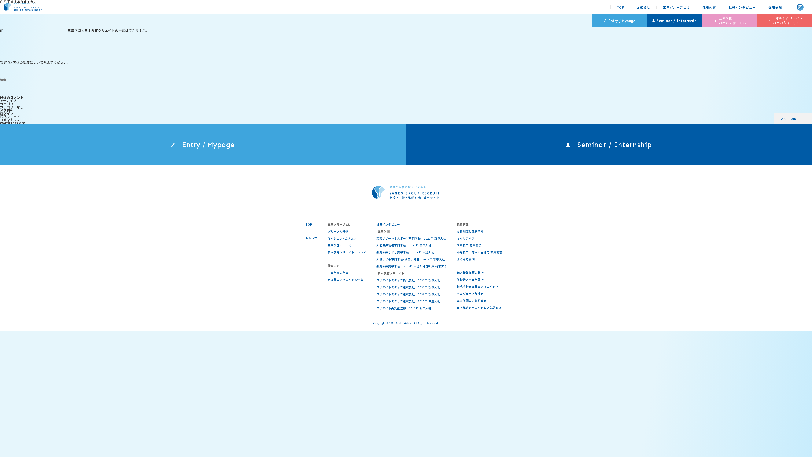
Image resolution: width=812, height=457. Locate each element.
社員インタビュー (742, 7)
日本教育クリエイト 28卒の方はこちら (787, 21)
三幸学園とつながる (470, 301)
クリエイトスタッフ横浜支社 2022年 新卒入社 (408, 280)
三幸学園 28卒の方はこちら (732, 21)
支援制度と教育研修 (470, 231)
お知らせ (643, 7)
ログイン (7, 113)
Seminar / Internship (677, 21)
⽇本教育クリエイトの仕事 (345, 280)
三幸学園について (339, 245)
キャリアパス (466, 238)
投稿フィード (10, 116)
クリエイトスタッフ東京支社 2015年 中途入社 (408, 301)
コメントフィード (13, 119)
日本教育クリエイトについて (347, 252)
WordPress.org (12, 123)
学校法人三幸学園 (469, 280)
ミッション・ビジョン (342, 238)
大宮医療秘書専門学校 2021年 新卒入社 (403, 245)
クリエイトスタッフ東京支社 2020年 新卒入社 (408, 294)
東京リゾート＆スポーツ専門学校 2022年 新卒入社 (411, 238)
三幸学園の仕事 (338, 273)
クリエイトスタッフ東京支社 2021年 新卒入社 (408, 287)
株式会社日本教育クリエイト (476, 287)
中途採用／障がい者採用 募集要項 (479, 252)
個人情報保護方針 (469, 273)
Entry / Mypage (621, 21)
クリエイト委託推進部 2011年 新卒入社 (403, 308)
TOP (620, 7)
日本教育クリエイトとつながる (477, 308)
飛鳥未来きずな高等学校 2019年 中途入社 (405, 252)
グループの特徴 (338, 231)
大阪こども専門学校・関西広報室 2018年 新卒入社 (410, 259)
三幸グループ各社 (468, 294)
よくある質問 (466, 259)
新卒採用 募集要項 (469, 245)
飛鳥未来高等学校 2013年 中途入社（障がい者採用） (411, 266)
